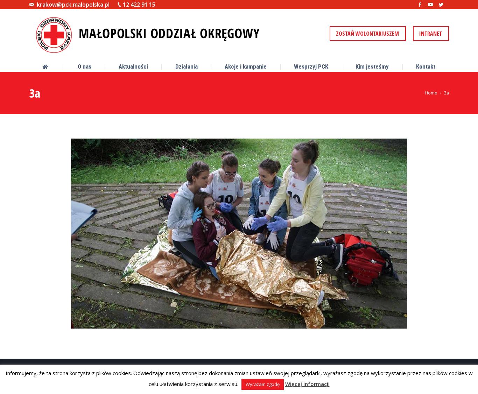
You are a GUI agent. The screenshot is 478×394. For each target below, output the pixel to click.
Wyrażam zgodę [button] (263, 384)
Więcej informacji (307, 383)
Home (431, 93)
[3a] (239, 234)
